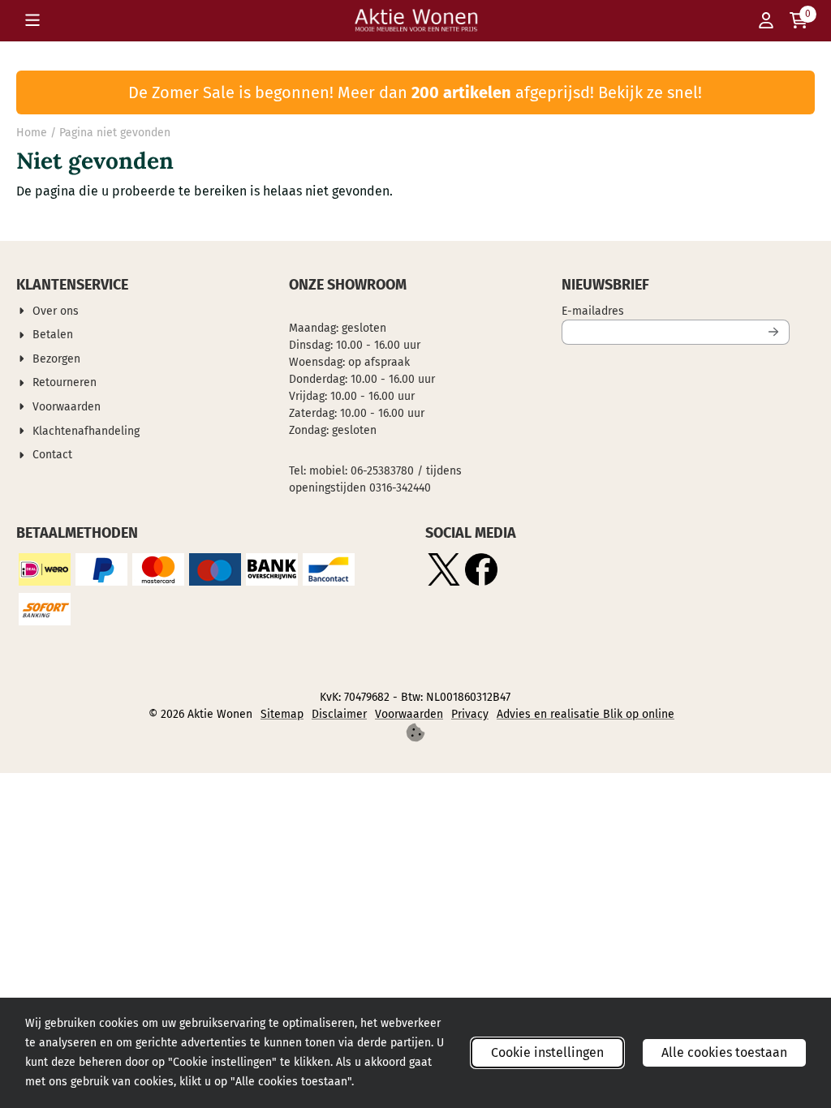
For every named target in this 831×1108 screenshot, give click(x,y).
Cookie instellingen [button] (547, 1052)
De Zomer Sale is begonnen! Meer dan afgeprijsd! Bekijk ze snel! (415, 92)
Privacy (470, 714)
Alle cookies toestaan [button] (724, 1052)
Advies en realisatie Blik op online (585, 714)
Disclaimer (339, 714)
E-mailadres (676, 310)
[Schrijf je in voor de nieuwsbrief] (774, 332)
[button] (32, 20)
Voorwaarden (409, 714)
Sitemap (282, 714)
